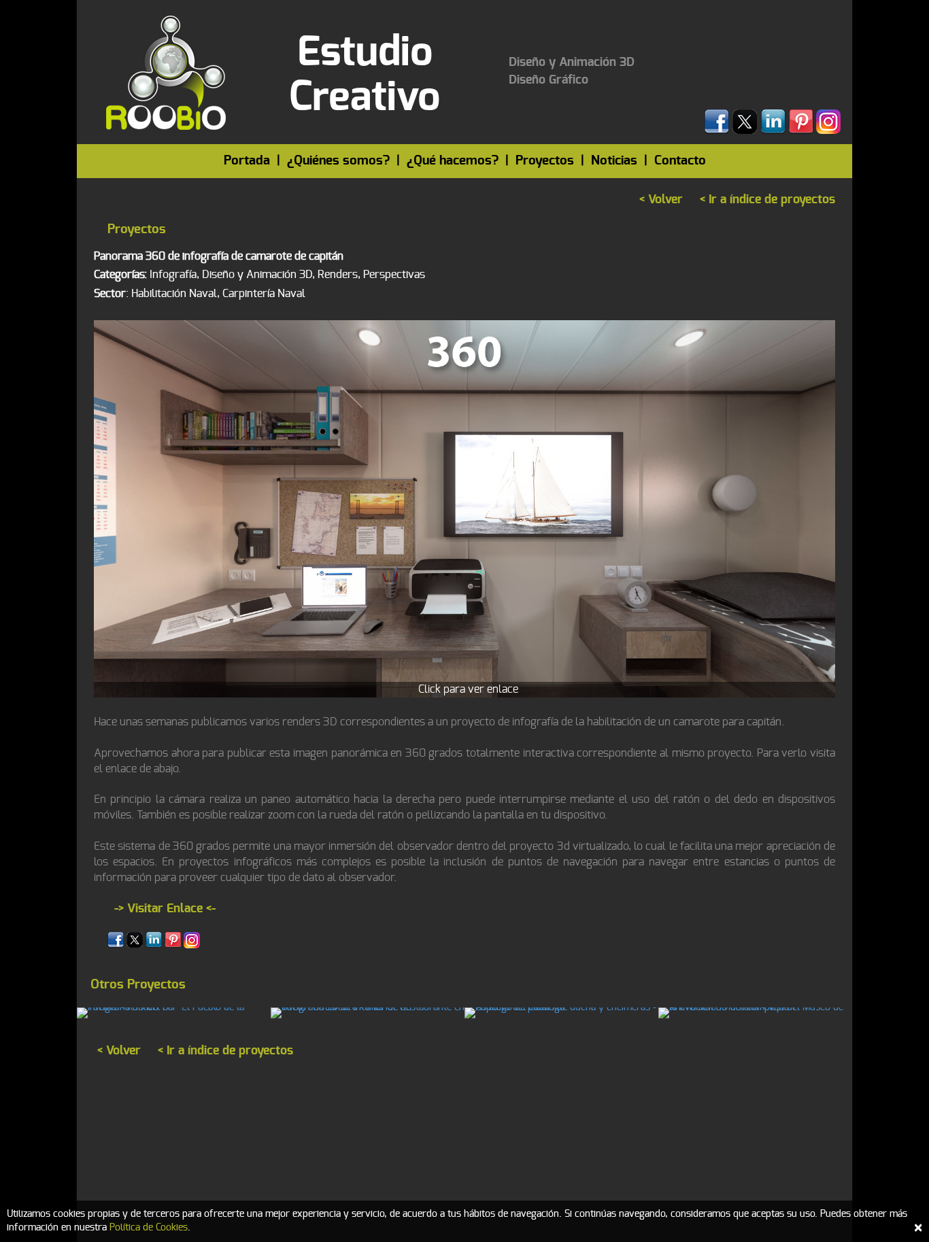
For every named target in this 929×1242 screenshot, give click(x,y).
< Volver (661, 200)
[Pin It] (173, 939)
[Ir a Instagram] (192, 939)
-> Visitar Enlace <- (165, 909)
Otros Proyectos (138, 984)
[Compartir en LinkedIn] (154, 939)
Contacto (680, 160)
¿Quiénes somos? (338, 160)
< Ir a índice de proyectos (767, 200)
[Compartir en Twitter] (134, 939)
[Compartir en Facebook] (115, 939)
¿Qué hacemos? (453, 160)
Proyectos (545, 160)
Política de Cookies (148, 1227)
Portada (247, 160)
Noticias (614, 160)
